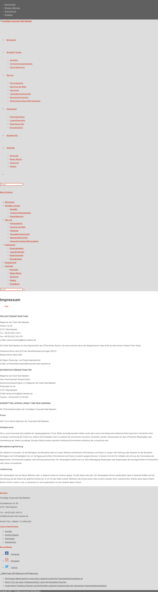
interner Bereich (12, 535)
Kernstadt (10, 5)
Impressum (10, 538)
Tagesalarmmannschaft (20, 234)
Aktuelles (13, 209)
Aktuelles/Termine (12, 206)
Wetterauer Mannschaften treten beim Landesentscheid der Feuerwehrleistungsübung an (44, 578)
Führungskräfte (16, 223)
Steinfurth (10, 11)
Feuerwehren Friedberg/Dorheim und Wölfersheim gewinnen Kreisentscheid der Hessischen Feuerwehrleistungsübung (56, 586)
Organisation (10, 245)
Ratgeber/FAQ (10, 263)
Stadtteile (9, 266)
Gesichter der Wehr (18, 227)
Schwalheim (15, 284)
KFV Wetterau (31, 573)
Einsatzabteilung (16, 248)
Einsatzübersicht (17, 216)
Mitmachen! (10, 202)
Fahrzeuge (14, 231)
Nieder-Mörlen (12, 8)
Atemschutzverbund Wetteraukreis (24, 241)
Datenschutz (10, 542)
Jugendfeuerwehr (17, 252)
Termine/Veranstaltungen (20, 213)
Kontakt (8, 531)
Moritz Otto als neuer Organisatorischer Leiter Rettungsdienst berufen (35, 582)
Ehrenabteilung (16, 259)
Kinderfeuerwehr (16, 255)
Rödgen (9, 15)
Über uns (8, 220)
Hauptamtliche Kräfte (19, 238)
